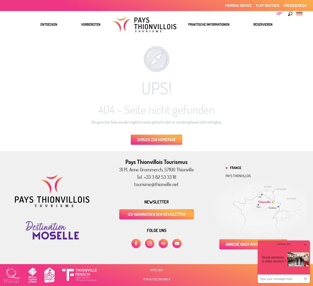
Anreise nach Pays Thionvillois (253, 244)
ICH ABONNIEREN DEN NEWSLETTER (156, 214)
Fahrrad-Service (238, 5)
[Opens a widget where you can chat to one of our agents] (284, 262)
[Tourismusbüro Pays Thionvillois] (52, 206)
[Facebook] (136, 243)
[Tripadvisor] (163, 243)
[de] (299, 14)
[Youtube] (177, 243)
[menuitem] (49, 24)
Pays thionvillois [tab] (238, 176)
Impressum (156, 270)
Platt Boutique (268, 5)
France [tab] (235, 168)
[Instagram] (149, 243)
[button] (290, 14)
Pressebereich (295, 5)
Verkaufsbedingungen (156, 279)
